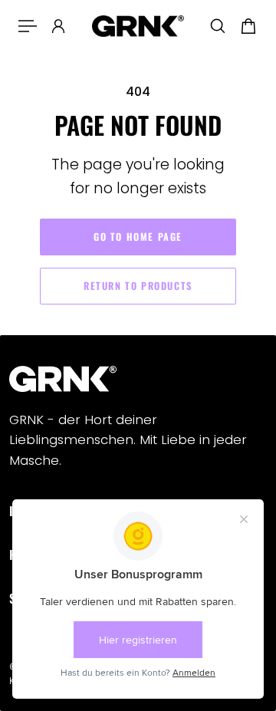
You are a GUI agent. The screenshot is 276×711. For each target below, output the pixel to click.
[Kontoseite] (58, 26)
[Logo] (138, 26)
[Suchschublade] (217, 26)
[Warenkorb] (248, 26)
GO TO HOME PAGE (138, 236)
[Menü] (27, 26)
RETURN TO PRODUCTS (138, 285)
